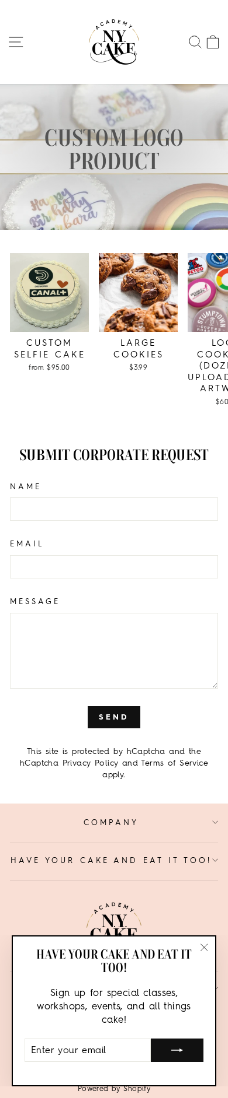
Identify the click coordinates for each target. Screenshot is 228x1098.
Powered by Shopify (114, 1088)
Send (114, 717)
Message (35, 601)
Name (26, 486)
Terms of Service (174, 763)
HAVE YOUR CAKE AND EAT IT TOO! (111, 860)
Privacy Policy (91, 763)
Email (27, 543)
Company (111, 822)
